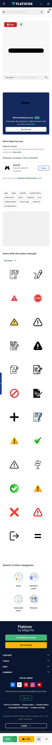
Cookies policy (42, 704)
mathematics (35, 193)
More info (30, 124)
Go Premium (26, 645)
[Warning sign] (37, 488)
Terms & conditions (11, 704)
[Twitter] (19, 684)
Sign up (26, 698)
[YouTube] (39, 684)
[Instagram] (32, 684)
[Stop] (37, 298)
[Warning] (14, 298)
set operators (10, 206)
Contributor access (26, 637)
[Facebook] (12, 684)
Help (5, 667)
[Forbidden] (14, 393)
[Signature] (37, 274)
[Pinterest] (26, 684)
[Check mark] (37, 440)
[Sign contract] (14, 369)
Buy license (26, 129)
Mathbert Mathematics (27, 178)
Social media (26, 678)
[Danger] (14, 464)
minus (20, 197)
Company (7, 672)
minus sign (24, 202)
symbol (23, 193)
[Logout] (14, 535)
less (39, 197)
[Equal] (37, 535)
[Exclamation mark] (37, 512)
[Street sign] (37, 464)
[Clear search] (35, 12)
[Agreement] (14, 274)
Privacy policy (28, 704)
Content (7, 655)
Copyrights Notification (18, 707)
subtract (36, 202)
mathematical (10, 202)
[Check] (14, 488)
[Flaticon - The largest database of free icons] (22, 3)
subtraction (9, 197)
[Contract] (14, 345)
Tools (6, 661)
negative (30, 197)
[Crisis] (14, 440)
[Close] (14, 512)
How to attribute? (30, 158)
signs (14, 193)
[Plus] (14, 417)
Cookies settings (38, 708)
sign (6, 193)
